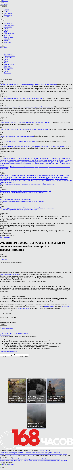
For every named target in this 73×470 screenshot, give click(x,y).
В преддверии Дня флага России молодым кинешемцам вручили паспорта (24, 129)
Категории (4, 6)
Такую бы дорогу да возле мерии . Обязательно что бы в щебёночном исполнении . (27, 208)
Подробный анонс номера (8, 351)
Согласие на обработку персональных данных (52, 454)
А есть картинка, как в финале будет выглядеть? (15, 199)
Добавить (3, 324)
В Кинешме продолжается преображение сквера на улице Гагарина (22, 192)
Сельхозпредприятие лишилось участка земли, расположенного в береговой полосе (27, 184)
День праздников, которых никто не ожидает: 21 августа (18, 141)
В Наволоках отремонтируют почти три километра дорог (18, 209)
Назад (2, 20)
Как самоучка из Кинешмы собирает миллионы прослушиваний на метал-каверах (26, 107)
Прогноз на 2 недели (23, 356)
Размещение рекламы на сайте (35, 452)
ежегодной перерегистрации (9, 274)
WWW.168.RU (44, 450)
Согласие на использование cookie (25, 454)
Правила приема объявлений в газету (12, 452)
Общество (3, 259)
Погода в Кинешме (14, 355)
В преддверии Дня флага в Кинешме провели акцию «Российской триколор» (25, 122)
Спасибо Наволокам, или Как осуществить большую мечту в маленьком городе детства (28, 84)
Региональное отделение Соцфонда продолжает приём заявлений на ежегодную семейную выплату (32, 146)
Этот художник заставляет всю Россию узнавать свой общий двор (21, 98)
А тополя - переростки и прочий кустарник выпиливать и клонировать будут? (25, 191)
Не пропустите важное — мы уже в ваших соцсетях (17, 136)
